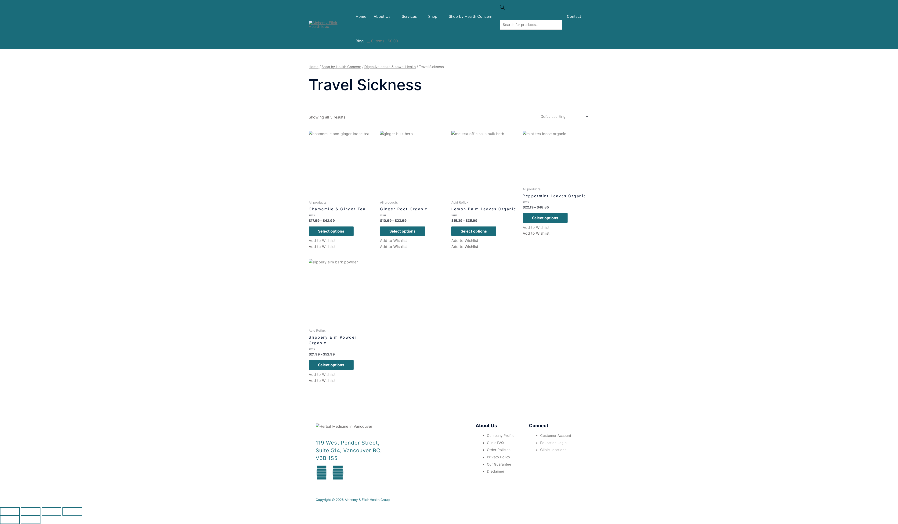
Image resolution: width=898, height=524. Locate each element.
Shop (432, 16)
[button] (322, 240)
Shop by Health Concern (470, 16)
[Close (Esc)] (10, 511)
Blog (360, 41)
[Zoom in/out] (72, 511)
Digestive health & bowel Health (390, 67)
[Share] (30, 511)
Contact (574, 16)
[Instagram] (338, 472)
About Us (382, 16)
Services (409, 16)
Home (361, 16)
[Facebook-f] (321, 472)
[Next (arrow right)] (30, 520)
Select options (331, 231)
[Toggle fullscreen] (51, 511)
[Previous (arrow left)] (10, 520)
